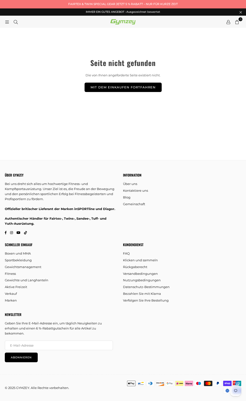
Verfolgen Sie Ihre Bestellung (146, 300)
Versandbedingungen (140, 274)
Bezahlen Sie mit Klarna (142, 294)
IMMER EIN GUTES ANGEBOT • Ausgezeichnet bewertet (123, 11)
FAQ (126, 253)
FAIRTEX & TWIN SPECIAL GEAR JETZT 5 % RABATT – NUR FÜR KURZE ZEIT (123, 4)
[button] (237, 21)
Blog (126, 197)
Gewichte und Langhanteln (26, 280)
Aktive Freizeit (16, 287)
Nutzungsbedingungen (142, 280)
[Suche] (15, 22)
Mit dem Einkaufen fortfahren (123, 87)
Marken (11, 300)
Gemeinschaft (134, 204)
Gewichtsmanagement (23, 267)
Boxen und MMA (18, 253)
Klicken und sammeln (140, 260)
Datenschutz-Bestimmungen (146, 287)
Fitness (10, 274)
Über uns (130, 184)
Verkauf (11, 294)
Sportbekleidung (18, 260)
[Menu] (7, 22)
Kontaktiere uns (135, 190)
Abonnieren (21, 357)
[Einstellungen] (228, 21)
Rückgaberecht (135, 267)
